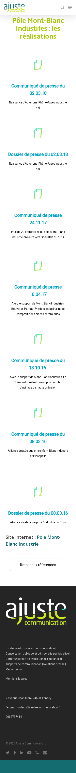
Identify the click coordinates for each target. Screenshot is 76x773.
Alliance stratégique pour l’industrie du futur (38, 522)
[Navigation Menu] (70, 7)
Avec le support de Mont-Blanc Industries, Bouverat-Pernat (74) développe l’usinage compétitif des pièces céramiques (38, 309)
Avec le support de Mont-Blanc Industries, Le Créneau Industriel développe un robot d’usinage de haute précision (38, 382)
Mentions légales (16, 678)
